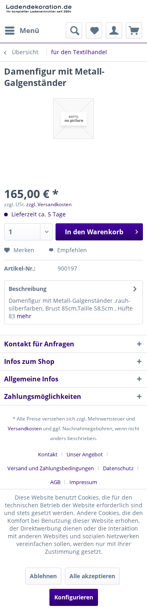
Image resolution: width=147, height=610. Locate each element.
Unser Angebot (85, 454)
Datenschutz (118, 468)
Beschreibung (28, 289)
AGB (55, 482)
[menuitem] (21, 30)
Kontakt (48, 454)
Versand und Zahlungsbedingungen (50, 468)
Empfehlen (71, 250)
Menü (29, 30)
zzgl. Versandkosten (48, 204)
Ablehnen (43, 576)
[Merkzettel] (94, 30)
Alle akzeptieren (92, 576)
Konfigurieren (73, 597)
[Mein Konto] (114, 30)
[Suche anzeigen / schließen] (74, 30)
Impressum (83, 482)
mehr (23, 316)
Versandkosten (25, 428)
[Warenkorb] (134, 30)
